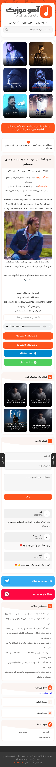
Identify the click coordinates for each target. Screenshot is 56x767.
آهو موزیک (18, 762)
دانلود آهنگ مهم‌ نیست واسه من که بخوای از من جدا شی (28, 621)
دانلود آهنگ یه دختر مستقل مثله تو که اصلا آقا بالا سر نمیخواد (28, 646)
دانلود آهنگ (43, 186)
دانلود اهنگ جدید (46, 693)
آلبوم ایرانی (13, 22)
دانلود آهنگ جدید (43, 177)
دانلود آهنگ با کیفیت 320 (26, 336)
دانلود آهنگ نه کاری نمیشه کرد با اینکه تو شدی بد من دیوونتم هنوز (28, 636)
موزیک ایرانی (41, 22)
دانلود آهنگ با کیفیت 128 (26, 345)
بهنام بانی (23, 732)
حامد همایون (45, 737)
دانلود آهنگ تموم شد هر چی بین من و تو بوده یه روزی (27, 613)
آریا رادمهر (47, 732)
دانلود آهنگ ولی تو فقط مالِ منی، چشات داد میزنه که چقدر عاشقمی (28, 655)
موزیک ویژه (27, 22)
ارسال (28, 496)
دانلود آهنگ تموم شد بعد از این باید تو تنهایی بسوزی (28, 628)
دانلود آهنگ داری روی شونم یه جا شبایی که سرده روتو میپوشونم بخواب (28, 675)
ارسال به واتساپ (26, 362)
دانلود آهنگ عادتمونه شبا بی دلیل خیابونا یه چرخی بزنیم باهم (29, 665)
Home (50, 145)
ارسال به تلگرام (26, 353)
